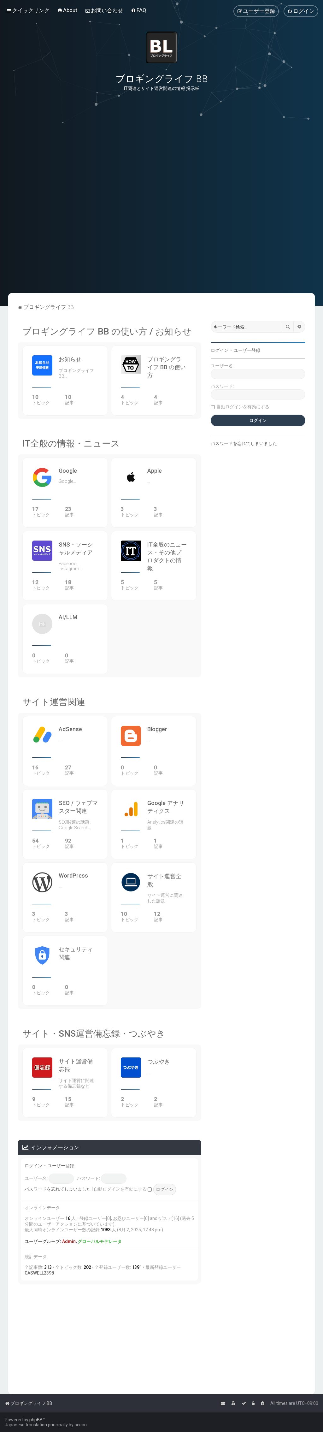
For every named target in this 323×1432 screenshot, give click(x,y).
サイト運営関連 (53, 702)
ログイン (33, 1165)
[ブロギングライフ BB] (161, 47)
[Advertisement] (161, 261)
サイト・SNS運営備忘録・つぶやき (93, 1033)
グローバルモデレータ (100, 1241)
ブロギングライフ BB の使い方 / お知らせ (106, 331)
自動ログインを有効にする (121, 1189)
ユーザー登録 (61, 1165)
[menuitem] (67, 10)
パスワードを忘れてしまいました (58, 1189)
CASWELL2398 (39, 1272)
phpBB (36, 1419)
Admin (69, 1241)
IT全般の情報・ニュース (71, 443)
